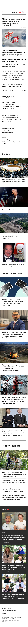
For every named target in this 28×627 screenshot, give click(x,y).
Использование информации (9, 610)
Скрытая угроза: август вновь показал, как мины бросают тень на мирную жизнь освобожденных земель (14, 367)
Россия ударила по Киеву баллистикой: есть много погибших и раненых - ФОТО (12, 489)
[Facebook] (9, 90)
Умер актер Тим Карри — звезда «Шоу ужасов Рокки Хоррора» (13, 265)
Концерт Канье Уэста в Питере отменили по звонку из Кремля (13, 482)
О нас (3, 611)
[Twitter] (11, 90)
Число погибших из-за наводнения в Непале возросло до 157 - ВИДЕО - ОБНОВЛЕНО (11, 118)
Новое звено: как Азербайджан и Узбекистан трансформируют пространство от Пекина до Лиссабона (14, 335)
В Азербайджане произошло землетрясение (8, 130)
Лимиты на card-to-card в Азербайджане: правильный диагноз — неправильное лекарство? (12, 302)
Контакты (4, 613)
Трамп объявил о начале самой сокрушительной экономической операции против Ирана (14, 497)
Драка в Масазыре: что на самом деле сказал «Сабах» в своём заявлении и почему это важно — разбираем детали (14, 400)
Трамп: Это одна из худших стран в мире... (14, 209)
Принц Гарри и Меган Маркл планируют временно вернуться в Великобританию (14, 474)
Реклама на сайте (6, 608)
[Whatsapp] (13, 90)
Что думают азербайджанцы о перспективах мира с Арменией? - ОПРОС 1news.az (13, 596)
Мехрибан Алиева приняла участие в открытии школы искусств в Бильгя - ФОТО (11, 105)
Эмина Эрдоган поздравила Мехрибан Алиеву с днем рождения (12, 141)
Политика (4, 137)
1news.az (6, 618)
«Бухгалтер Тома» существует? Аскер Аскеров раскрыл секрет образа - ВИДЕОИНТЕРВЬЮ (13, 537)
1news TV (3, 532)
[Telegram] (14, 90)
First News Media (6, 27)
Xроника (3, 99)
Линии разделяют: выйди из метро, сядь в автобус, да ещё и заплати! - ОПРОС (13, 567)
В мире (3, 16)
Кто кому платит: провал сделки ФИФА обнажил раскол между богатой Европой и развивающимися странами (13, 433)
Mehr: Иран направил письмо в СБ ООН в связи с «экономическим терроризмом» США (14, 181)
